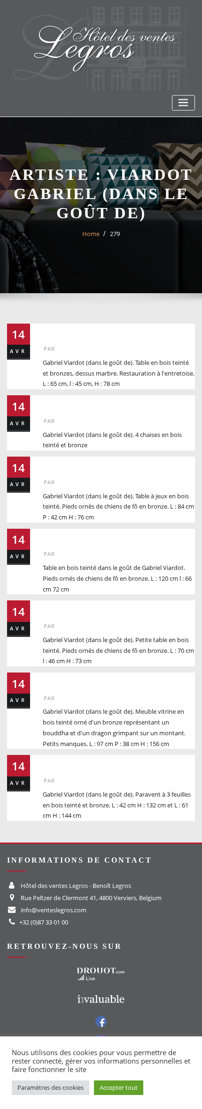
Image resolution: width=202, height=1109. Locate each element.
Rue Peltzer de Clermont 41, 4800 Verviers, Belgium (91, 898)
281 (53, 464)
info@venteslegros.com (53, 910)
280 (53, 403)
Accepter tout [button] (119, 1087)
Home (91, 233)
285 (53, 762)
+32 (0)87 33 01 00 (43, 922)
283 (53, 608)
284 (53, 680)
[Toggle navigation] (183, 103)
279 (115, 233)
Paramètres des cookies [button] (50, 1087)
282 (53, 536)
